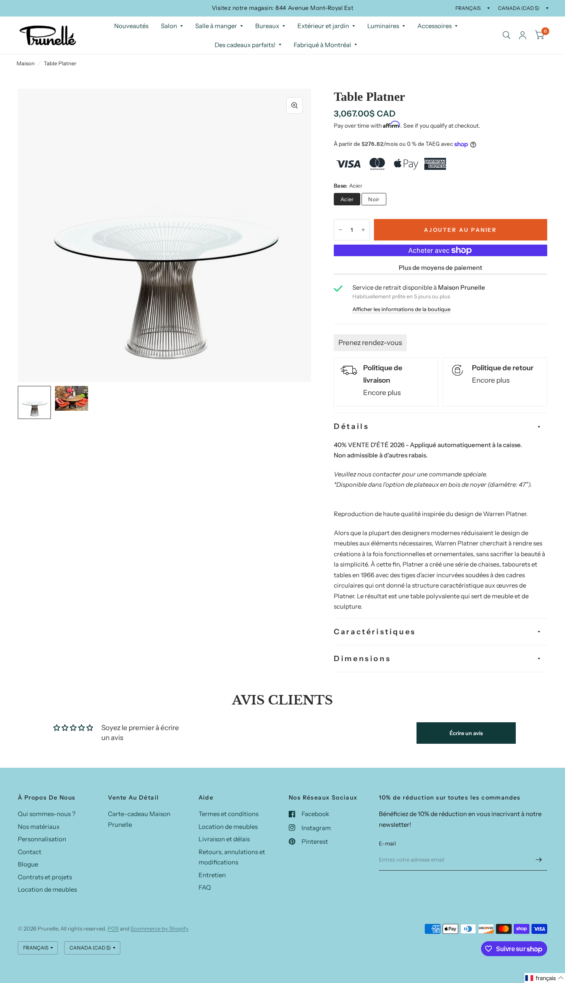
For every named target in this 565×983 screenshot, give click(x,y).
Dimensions (362, 658)
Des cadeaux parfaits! (245, 44)
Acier (347, 199)
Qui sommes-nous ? (47, 814)
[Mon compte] (523, 35)
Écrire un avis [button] (466, 733)
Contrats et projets (45, 877)
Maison (26, 63)
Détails (351, 426)
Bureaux (267, 26)
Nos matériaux (39, 827)
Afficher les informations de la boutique (401, 309)
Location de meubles (47, 889)
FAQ (205, 887)
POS (113, 928)
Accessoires (434, 26)
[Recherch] (506, 35)
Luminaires (383, 26)
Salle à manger (216, 26)
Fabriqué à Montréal (322, 44)
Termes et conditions (229, 814)
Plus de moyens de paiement (440, 267)
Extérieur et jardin (323, 26)
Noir (373, 199)
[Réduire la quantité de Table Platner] (340, 229)
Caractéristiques (375, 631)
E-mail (387, 843)
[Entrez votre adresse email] (539, 860)
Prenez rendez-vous (370, 342)
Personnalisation (42, 839)
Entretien (212, 875)
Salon (169, 26)
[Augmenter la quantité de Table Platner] (363, 229)
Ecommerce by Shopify (160, 928)
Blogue (28, 864)
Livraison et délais (224, 839)
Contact (29, 852)
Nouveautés (131, 26)
